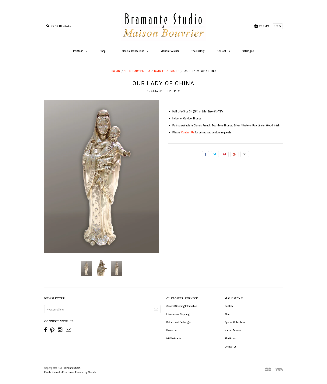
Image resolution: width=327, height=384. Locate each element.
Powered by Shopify (85, 372)
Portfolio (78, 51)
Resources (172, 330)
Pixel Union (68, 372)
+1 (234, 154)
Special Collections (133, 51)
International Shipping (178, 314)
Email (244, 154)
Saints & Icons (167, 71)
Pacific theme (51, 372)
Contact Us (223, 51)
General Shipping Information (181, 306)
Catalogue (248, 51)
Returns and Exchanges (178, 322)
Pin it (225, 154)
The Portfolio (137, 71)
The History (198, 51)
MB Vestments (173, 338)
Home (115, 71)
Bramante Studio (163, 91)
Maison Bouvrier (170, 51)
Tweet (215, 154)
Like (205, 154)
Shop (103, 51)
